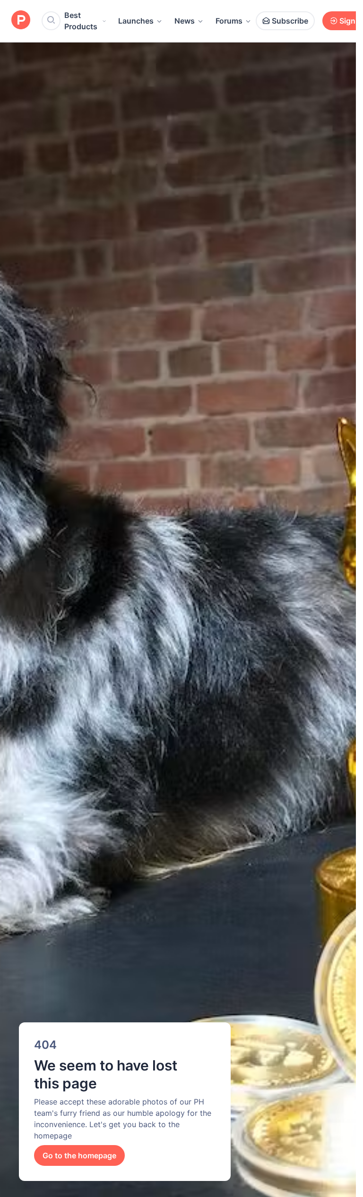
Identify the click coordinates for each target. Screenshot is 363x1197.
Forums (229, 20)
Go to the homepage (79, 1155)
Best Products (80, 20)
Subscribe (290, 20)
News (184, 20)
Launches (136, 20)
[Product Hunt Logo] (20, 20)
